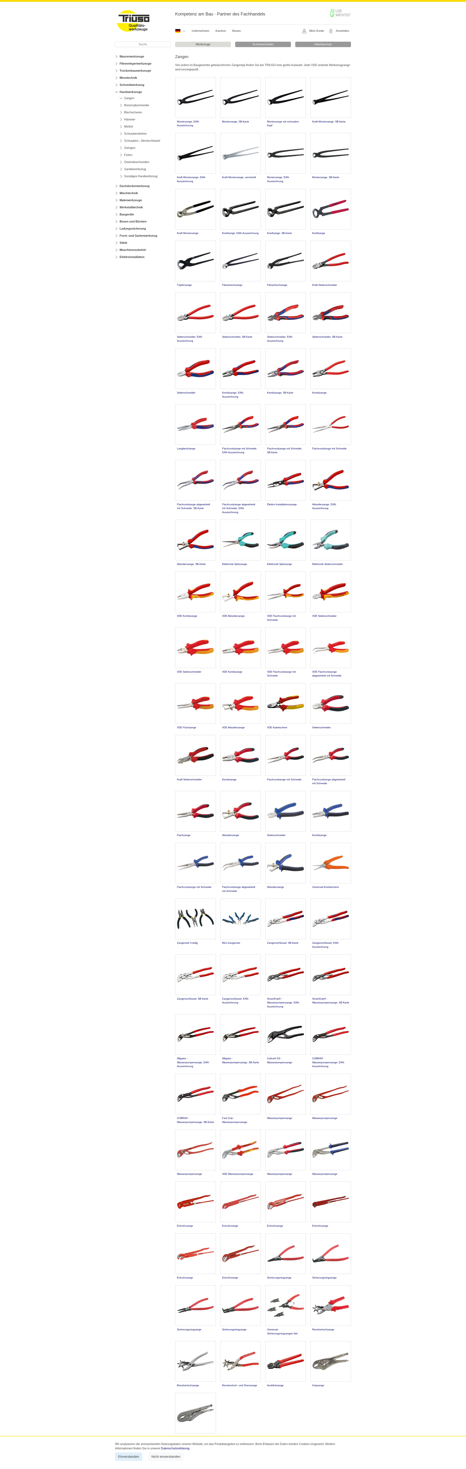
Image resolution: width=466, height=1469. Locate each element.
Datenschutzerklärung (175, 1448)
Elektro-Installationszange (282, 504)
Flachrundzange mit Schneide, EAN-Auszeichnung (239, 450)
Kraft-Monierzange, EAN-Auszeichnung (191, 179)
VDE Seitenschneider (324, 615)
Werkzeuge (203, 44)
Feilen (128, 154)
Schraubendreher (135, 133)
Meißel (128, 126)
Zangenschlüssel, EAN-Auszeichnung (325, 944)
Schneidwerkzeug (132, 84)
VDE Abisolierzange (233, 615)
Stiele (123, 242)
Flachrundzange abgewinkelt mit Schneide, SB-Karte (193, 506)
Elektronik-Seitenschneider (327, 564)
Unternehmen (200, 30)
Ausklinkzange (275, 1385)
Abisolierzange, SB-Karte (191, 564)
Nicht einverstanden (165, 1456)
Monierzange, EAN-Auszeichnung (188, 123)
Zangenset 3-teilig (187, 942)
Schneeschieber (263, 44)
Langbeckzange (186, 448)
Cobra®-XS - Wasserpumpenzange (279, 1060)
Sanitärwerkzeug (135, 169)
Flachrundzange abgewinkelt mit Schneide (328, 781)
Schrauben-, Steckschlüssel (142, 140)
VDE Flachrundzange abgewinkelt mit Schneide (326, 673)
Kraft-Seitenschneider (324, 284)
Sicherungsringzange (279, 1277)
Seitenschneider (186, 392)
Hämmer (129, 119)
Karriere (221, 30)
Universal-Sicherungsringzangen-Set (282, 1331)
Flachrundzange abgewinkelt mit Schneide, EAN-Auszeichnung (238, 508)
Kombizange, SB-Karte (280, 392)
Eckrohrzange (185, 1225)
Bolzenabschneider (136, 105)
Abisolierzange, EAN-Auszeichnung (324, 506)
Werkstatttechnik (131, 207)
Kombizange (319, 392)
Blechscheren (133, 112)
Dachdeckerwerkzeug (135, 186)
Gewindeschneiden (136, 162)
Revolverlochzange (323, 1329)
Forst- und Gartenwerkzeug (138, 235)
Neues (236, 30)
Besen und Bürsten (133, 221)
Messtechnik (128, 77)
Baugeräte (127, 214)
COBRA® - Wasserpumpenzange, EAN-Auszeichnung (328, 1062)
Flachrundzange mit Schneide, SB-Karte (284, 450)
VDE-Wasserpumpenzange (237, 1173)
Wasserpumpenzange (279, 1118)
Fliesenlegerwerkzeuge (135, 63)
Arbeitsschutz (323, 44)
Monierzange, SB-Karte (235, 121)
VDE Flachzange (186, 727)
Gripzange (318, 1385)
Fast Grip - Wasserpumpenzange (234, 1120)
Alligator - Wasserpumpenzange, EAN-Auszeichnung (193, 1062)
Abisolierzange (230, 835)
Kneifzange (318, 233)
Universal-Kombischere (325, 887)
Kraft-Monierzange (187, 233)
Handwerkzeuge (131, 92)
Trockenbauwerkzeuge (135, 70)
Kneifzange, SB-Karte (279, 233)
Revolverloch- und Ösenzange (239, 1385)
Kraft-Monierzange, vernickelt (239, 177)
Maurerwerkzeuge (132, 56)
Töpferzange (184, 284)
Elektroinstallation (132, 257)
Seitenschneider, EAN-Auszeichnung (190, 338)
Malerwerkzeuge (131, 200)
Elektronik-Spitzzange (234, 564)
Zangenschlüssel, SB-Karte (282, 942)
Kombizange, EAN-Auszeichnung (233, 394)
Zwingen (129, 147)
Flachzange (183, 835)
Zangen (129, 98)
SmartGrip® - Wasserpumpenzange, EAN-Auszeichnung (283, 1002)
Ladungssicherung (133, 228)
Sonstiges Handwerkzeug (140, 176)
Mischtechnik (129, 193)
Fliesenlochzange (232, 284)
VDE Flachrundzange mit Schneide (281, 617)
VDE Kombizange (187, 615)
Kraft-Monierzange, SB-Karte (328, 121)
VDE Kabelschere (277, 727)
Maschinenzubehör (133, 249)
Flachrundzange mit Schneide (329, 448)
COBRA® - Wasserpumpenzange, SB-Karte (195, 1120)
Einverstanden (128, 1456)
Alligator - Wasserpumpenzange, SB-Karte (240, 1060)
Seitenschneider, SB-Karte (237, 336)
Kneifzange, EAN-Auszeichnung (240, 233)
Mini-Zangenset (231, 942)
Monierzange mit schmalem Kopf (283, 123)
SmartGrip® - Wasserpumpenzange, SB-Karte (330, 1000)
